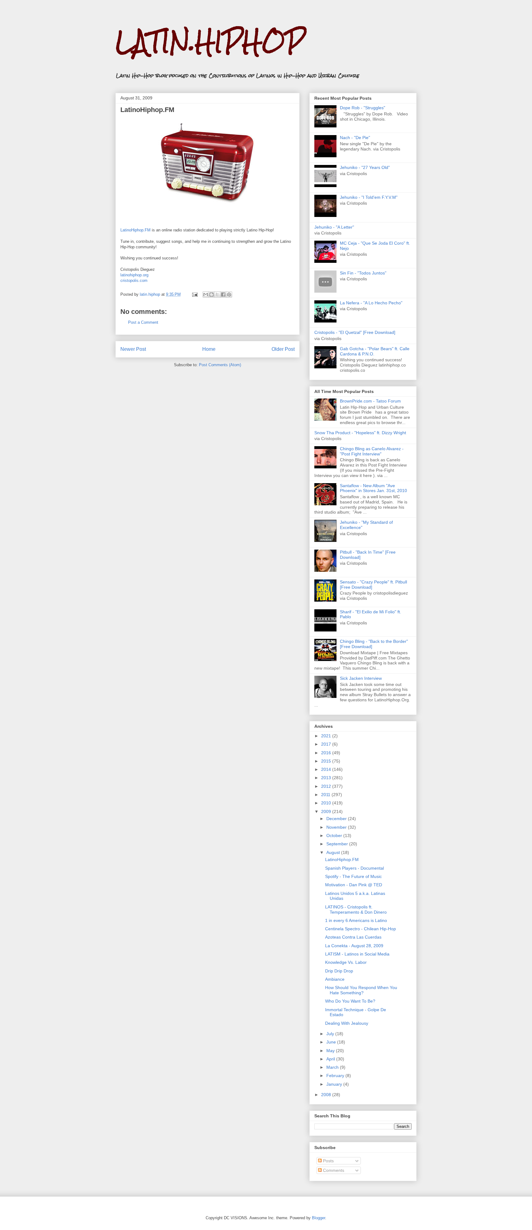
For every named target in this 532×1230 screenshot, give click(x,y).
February (335, 1075)
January (334, 1084)
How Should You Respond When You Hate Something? (361, 990)
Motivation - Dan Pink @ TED (353, 884)
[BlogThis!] (211, 294)
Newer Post (133, 349)
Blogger (318, 1218)
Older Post (283, 349)
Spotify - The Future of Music (353, 876)
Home (209, 349)
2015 (326, 761)
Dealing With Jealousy (346, 1023)
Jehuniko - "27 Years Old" (365, 167)
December (337, 818)
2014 (326, 769)
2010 (326, 802)
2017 (326, 744)
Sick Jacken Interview (361, 678)
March (333, 1067)
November (337, 827)
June (331, 1042)
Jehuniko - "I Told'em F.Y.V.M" (368, 197)
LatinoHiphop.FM (147, 110)
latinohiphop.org (134, 275)
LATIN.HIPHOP (210, 41)
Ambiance (335, 979)
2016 (326, 752)
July (330, 1033)
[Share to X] (217, 294)
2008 (326, 1094)
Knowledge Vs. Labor (346, 962)
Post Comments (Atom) (220, 365)
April (331, 1058)
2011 (326, 794)
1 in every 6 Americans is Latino (356, 920)
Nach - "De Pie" (355, 137)
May (331, 1050)
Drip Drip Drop (339, 970)
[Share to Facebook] (223, 294)
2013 (326, 777)
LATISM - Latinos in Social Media (357, 954)
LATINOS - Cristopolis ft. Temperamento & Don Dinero (356, 909)
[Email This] (206, 294)
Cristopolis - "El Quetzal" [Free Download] (354, 332)
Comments (333, 1170)
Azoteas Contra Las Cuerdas (353, 937)
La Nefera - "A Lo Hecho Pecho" (371, 302)
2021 (326, 735)
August (333, 852)
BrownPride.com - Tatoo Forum (370, 401)
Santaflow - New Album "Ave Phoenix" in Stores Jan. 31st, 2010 (373, 488)
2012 (326, 786)
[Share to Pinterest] (229, 294)
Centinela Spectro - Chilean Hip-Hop (360, 928)
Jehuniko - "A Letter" (334, 227)
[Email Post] (194, 294)
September (337, 843)
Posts (328, 1160)
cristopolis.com (133, 280)
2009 (326, 811)
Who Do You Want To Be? (350, 1001)
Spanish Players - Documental (354, 868)
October (334, 835)
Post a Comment (143, 322)
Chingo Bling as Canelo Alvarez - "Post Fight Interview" (372, 451)
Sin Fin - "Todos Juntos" (363, 272)
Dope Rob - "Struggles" (362, 107)
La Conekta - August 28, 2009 (354, 945)
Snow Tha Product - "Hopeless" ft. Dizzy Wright (360, 432)
